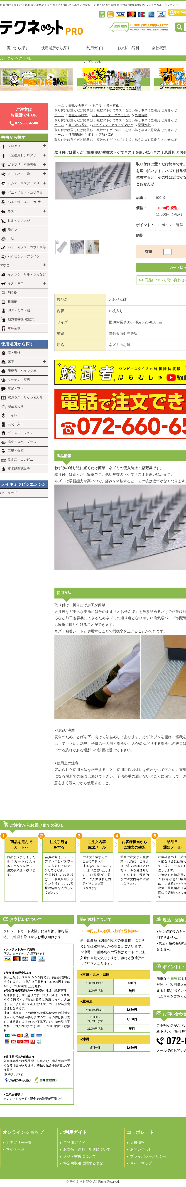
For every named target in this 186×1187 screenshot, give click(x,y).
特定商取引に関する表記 (83, 1163)
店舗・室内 (106, 134)
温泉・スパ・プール (22, 442)
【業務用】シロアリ (22, 155)
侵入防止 (112, 105)
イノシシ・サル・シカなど (27, 274)
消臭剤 (12, 292)
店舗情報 (137, 1142)
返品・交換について (79, 1156)
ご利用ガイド (94, 48)
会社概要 (159, 48)
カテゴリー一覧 (19, 1142)
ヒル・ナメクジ (19, 220)
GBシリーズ (8, 493)
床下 (11, 361)
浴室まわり (16, 406)
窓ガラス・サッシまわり (25, 397)
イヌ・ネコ (16, 283)
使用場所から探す (55, 48)
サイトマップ (141, 1163)
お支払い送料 (128, 48)
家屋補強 (14, 328)
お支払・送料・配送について (86, 1149)
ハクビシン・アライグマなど (112, 125)
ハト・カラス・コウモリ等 (111, 115)
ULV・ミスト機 (19, 310)
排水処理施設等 (19, 468)
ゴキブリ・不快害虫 (22, 164)
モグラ (12, 229)
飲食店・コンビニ (20, 459)
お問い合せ (93, 61)
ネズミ (97, 105)
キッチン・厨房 (19, 379)
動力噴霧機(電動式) (21, 319)
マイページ (15, 1149)
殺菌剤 (12, 301)
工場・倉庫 (16, 450)
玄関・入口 (16, 424)
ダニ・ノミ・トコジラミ (25, 192)
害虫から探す (18, 48)
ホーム (59, 105)
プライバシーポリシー (148, 1156)
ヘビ (11, 238)
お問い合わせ (141, 1149)
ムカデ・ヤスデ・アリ (23, 183)
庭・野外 (14, 352)
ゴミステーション (20, 433)
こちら (165, 996)
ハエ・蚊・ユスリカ (22, 202)
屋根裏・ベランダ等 (22, 371)
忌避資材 (141, 115)
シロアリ (14, 146)
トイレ (12, 415)
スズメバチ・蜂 (19, 174)
